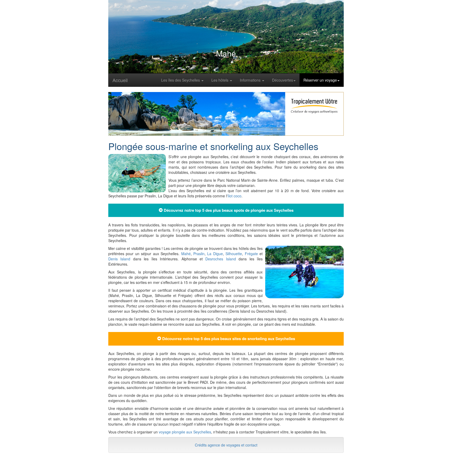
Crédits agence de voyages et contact (226, 445)
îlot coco (234, 195)
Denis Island (119, 258)
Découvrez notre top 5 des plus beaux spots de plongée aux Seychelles (228, 210)
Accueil (120, 80)
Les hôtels (220, 80)
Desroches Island (220, 258)
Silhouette (233, 253)
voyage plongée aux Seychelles (185, 431)
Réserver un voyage (320, 80)
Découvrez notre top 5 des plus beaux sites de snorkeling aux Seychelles (228, 338)
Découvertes (282, 80)
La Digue (215, 253)
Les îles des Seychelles (181, 80)
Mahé (186, 253)
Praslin (199, 253)
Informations (251, 80)
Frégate (251, 253)
